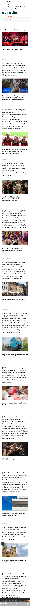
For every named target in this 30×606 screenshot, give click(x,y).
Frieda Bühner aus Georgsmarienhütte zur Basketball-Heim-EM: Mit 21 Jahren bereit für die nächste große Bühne (14, 98)
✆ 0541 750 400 (9, 6)
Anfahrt (22, 4)
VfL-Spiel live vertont (8, 459)
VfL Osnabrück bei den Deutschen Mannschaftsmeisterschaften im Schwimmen (12, 250)
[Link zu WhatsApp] (9, 1)
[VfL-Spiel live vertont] (15, 449)
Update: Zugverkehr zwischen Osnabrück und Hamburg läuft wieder (15, 355)
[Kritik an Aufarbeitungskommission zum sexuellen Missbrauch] (15, 550)
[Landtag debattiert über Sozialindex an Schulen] (15, 393)
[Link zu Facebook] (5, 1)
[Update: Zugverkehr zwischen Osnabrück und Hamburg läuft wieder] (15, 344)
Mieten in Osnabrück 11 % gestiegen (13, 300)
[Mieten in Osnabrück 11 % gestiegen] (15, 289)
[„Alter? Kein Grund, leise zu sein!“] (15, 39)
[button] (28, 604)
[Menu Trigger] (25, 10)
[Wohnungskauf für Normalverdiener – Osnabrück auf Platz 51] (15, 503)
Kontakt (16, 4)
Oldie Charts (15, 9)
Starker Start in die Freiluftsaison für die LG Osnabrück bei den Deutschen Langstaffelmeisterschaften (14, 151)
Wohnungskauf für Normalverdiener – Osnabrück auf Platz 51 (14, 514)
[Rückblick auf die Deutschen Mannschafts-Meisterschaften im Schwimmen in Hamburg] (15, 187)
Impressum (10, 4)
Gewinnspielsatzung (20, 6)
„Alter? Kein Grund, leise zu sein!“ (12, 49)
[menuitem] (9, 4)
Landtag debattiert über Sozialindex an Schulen (14, 404)
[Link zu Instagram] (7, 1)
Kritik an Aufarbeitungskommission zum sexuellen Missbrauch (14, 561)
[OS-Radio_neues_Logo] (12, 14)
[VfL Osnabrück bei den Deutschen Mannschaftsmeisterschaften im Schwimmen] (15, 238)
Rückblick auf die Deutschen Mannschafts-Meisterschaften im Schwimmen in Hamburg (12, 199)
